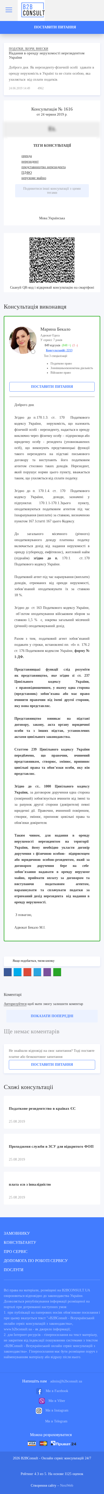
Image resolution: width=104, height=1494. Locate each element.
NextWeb (66, 1485)
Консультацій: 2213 (59, 350)
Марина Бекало (55, 329)
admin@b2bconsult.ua (66, 1381)
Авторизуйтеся (15, 1004)
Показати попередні (52, 1016)
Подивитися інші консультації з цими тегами (52, 191)
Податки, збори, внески (28, 49)
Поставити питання (52, 387)
